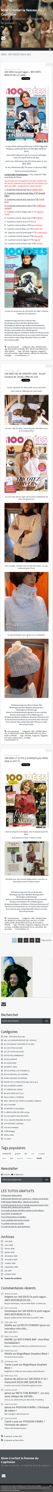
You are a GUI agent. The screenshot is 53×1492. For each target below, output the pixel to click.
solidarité (6, 1153)
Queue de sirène (14, 1379)
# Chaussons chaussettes (11, 1195)
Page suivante (46, 940)
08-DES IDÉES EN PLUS (14, 1093)
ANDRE (8, 1339)
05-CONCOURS (10, 1063)
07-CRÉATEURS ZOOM (13, 1089)
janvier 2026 (9, 1252)
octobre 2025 (10, 1263)
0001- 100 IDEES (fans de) (14, 1036)
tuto (11, 1158)
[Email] (3, 38)
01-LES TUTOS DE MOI (13, 1048)
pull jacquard (24, 927)
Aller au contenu (7, 2)
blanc (21, 738)
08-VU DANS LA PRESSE (14, 1097)
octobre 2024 (10, 1274)
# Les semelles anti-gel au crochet (15, 1220)
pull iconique (13, 353)
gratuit (18, 1153)
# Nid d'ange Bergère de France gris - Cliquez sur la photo (24, 1198)
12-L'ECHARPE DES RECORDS (16, 1116)
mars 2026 (9, 1245)
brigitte (8, 1296)
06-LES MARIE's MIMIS (13, 1085)
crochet (41, 1153)
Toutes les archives (13, 1278)
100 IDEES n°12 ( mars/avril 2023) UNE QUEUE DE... (26, 1380)
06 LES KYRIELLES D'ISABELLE (17, 1070)
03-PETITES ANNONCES (14, 1055)
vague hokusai (24, 353)
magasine (41, 351)
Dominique (10, 1311)
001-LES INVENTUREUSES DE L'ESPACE (20, 1040)
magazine (33, 351)
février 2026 (9, 1248)
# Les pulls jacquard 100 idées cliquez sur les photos (22, 1210)
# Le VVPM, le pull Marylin (11, 1213)
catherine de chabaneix (38, 353)
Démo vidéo (9, 1135)
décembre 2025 (11, 1256)
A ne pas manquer (11, 1127)
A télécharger (9, 1131)
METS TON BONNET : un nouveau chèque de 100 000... (27, 1394)
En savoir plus (15, 1490)
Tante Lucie (11, 1364)
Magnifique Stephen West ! (33, 1353)
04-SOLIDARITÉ (10, 1059)
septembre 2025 (11, 1267)
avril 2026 (8, 1241)
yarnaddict (39, 927)
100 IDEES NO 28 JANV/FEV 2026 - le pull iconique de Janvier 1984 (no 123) (25, 375)
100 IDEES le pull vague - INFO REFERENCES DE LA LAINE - (23, 73)
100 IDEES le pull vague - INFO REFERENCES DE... (25, 1298)
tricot (39, 1158)
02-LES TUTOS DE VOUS (14, 1051)
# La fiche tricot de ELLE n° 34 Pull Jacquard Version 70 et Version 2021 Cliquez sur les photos (24, 1206)
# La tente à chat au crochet (12, 1223)
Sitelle (8, 1325)
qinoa (7, 1393)
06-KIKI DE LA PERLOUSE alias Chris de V (21, 1082)
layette (20, 1158)
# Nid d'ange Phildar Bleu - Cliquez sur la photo (20, 1202)
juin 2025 (8, 1270)
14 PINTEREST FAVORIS (14, 1123)
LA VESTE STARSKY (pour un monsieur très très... (27, 1326)
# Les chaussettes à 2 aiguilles (13, 1217)
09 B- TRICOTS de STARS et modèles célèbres (22, 1101)
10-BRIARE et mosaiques (14, 1108)
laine (4, 1158)
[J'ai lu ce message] (50, 1486)
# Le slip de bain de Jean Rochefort (15, 1226)
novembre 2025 (11, 1259)
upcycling (8, 929)
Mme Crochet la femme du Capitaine (21, 12)
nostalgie (7, 355)
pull (5, 353)
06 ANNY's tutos (10, 1067)
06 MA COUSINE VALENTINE (15, 1078)
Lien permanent (13, 347)
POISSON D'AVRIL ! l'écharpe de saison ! (26, 1408)
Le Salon (7, 1138)
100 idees (25, 351)
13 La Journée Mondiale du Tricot (17, 1120)
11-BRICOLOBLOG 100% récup (16, 1112)
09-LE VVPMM (9, 1104)
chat (33, 1153)
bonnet (30, 1158)
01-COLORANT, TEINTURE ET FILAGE (19, 1044)
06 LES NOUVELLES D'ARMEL (16, 1074)
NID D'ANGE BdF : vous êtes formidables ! (26, 1341)
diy (25, 1153)
